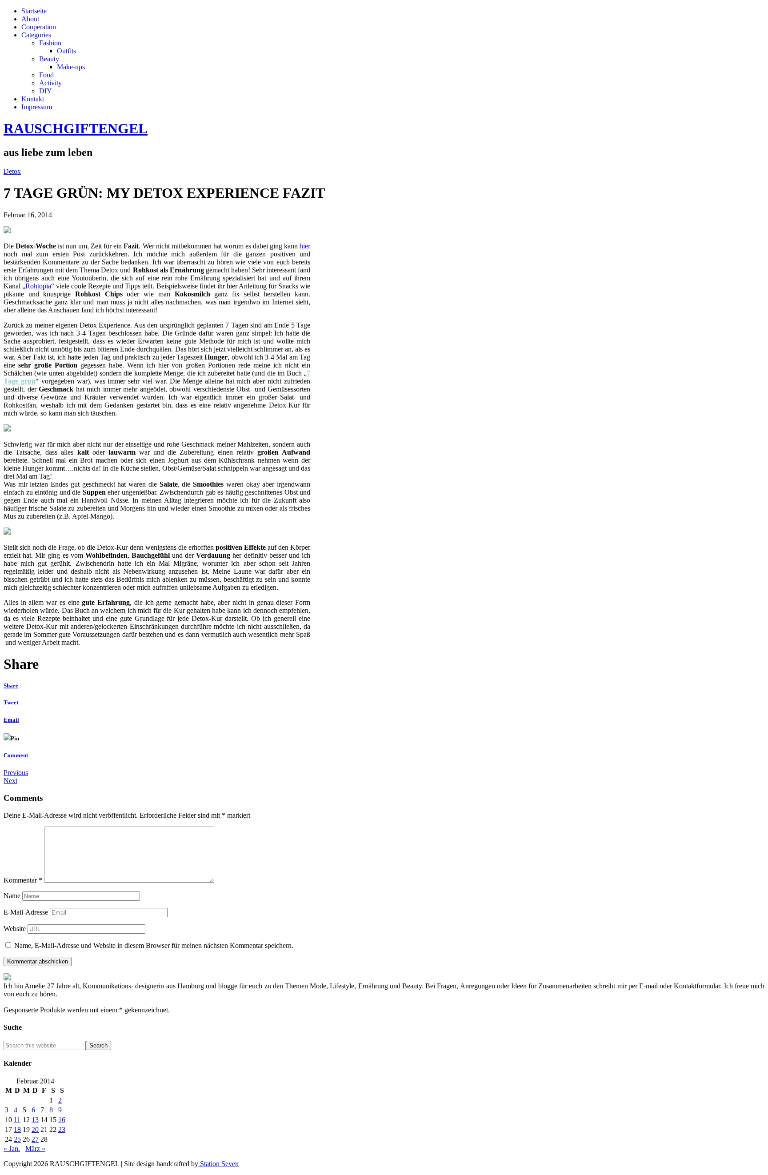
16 (61, 1119)
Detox (12, 171)
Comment (16, 755)
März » (35, 1148)
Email (11, 719)
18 (17, 1129)
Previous (16, 772)
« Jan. (12, 1148)
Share (11, 685)
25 (17, 1139)
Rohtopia (38, 286)
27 (35, 1139)
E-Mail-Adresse (26, 912)
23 (61, 1129)
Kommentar (23, 880)
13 (35, 1119)
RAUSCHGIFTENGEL (76, 128)
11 (17, 1119)
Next (10, 780)
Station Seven (218, 1163)
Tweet (11, 702)
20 (35, 1129)
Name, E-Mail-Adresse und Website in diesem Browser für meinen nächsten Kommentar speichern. (153, 945)
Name (12, 895)
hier (305, 246)
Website (15, 928)
